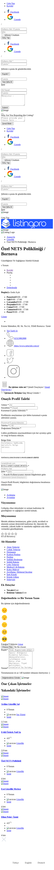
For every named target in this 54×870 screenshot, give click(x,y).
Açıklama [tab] (11, 495)
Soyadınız (6, 408)
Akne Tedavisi (13, 547)
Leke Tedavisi (13, 564)
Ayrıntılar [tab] (11, 497)
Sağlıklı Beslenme (14, 559)
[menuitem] (14, 863)
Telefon (5, 425)
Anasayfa (11, 237)
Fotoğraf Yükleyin (9, 644)
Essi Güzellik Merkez (11, 789)
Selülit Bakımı (13, 562)
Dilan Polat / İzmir (9, 817)
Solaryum (11, 579)
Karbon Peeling (13, 554)
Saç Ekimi (20, 714)
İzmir (9, 717)
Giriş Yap (11, 3)
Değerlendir (12, 287)
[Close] (2, 113)
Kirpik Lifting (13, 577)
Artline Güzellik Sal (10, 704)
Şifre (4, 471)
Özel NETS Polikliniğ (11, 761)
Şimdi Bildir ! (7, 124)
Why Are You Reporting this (17, 115)
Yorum (4, 668)
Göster (4, 317)
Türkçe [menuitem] (15, 863)
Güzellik (10, 239)
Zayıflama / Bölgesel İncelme (19, 572)
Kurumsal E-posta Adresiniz (24, 414)
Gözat (20, 644)
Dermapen (11, 552)
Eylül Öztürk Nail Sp (11, 732)
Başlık (4, 650)
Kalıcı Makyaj (13, 569)
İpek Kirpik (12, 574)
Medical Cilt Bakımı (15, 567)
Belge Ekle (6, 440)
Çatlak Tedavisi (13, 549)
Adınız (5, 405)
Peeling (10, 557)
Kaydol (10, 6)
